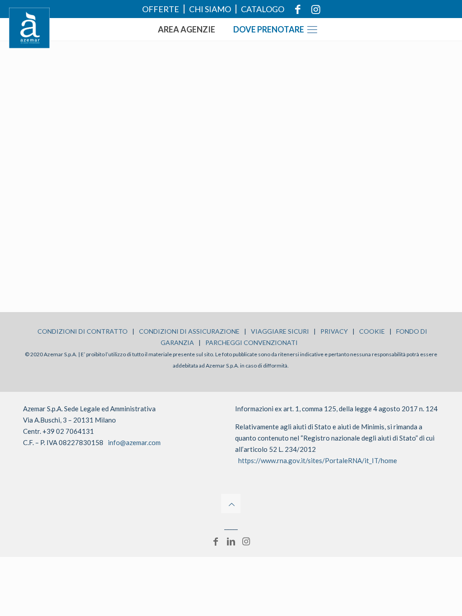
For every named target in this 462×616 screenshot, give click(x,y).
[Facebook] (215, 541)
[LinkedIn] (231, 541)
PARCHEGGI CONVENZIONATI (251, 342)
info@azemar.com (134, 442)
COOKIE (372, 331)
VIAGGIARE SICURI (280, 331)
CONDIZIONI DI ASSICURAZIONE (189, 331)
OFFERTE (160, 9)
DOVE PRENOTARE (268, 29)
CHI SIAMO (210, 9)
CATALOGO (262, 9)
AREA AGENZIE (186, 29)
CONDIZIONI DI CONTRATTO (82, 331)
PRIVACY (334, 331)
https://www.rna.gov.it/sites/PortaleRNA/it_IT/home (317, 460)
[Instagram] (246, 541)
